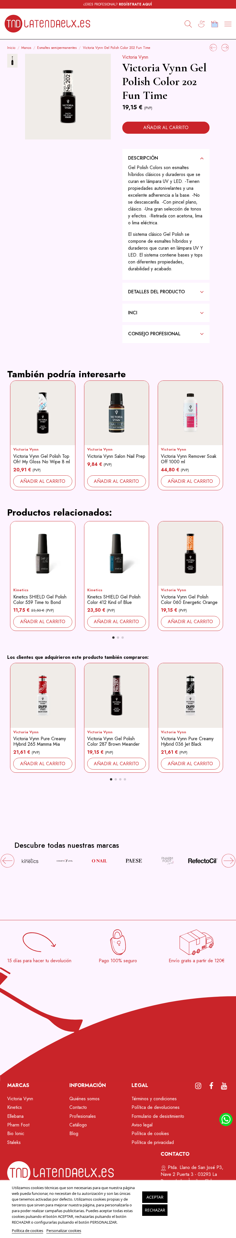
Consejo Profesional (154, 333)
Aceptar (154, 1197)
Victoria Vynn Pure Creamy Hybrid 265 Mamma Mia (39, 741)
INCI (132, 312)
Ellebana (15, 1116)
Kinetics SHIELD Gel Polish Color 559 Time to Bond (39, 600)
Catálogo (78, 1125)
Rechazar (155, 1210)
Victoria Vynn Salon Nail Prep (116, 456)
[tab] (166, 158)
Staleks (14, 1142)
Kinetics (20, 590)
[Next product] (225, 47)
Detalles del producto (156, 291)
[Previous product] (214, 47)
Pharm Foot (18, 1125)
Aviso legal (142, 1125)
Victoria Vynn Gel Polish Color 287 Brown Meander (113, 741)
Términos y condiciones (154, 1098)
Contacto (78, 1107)
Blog (73, 1133)
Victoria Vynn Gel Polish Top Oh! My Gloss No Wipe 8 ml (41, 459)
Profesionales (82, 1116)
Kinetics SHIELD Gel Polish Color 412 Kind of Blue (113, 600)
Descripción (143, 158)
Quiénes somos (84, 1098)
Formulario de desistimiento (158, 1116)
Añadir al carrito (166, 127)
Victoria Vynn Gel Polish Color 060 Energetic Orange (189, 600)
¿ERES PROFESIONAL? (117, 4)
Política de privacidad (153, 1142)
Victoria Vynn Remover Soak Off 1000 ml (188, 459)
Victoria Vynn (135, 57)
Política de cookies (150, 1133)
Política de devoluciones (156, 1107)
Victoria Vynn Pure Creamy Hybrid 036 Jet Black (187, 741)
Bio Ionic (15, 1133)
